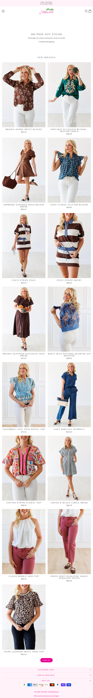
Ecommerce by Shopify (50, 696)
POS (35, 696)
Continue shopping (46, 42)
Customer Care (46, 670)
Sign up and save (46, 675)
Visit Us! (46, 681)
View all (47, 660)
